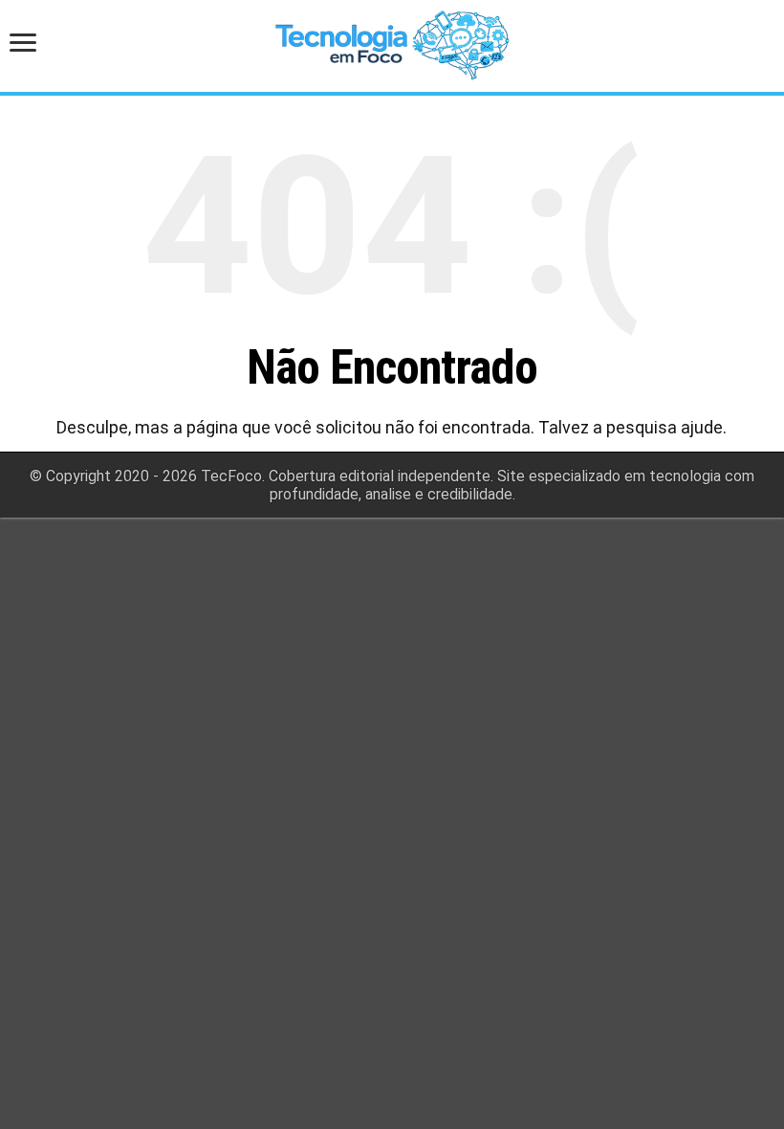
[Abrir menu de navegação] (29, 44)
